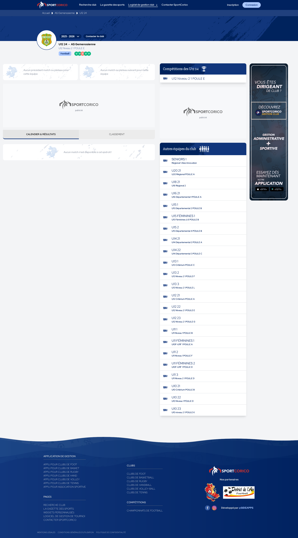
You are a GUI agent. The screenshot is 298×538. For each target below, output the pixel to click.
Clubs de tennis (137, 492)
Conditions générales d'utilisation (76, 532)
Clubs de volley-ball (141, 488)
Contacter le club (95, 36)
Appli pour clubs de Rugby (61, 472)
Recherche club (54, 505)
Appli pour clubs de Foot (60, 464)
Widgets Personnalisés (58, 512)
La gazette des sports (58, 508)
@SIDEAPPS (246, 507)
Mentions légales (46, 532)
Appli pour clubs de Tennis (61, 483)
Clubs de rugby (137, 481)
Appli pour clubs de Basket (61, 468)
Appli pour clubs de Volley (61, 479)
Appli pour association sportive (64, 486)
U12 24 (83, 13)
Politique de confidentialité (111, 532)
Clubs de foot (136, 473)
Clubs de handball (139, 485)
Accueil (46, 13)
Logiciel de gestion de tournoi (64, 516)
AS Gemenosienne (65, 13)
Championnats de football (145, 510)
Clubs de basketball (140, 477)
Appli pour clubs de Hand (60, 475)
